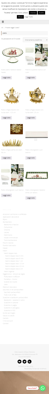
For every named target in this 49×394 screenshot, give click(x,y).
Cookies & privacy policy (25, 366)
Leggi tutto (6, 78)
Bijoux (5, 219)
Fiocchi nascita (8, 243)
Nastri (5, 251)
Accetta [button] (41, 13)
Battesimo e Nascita (11, 225)
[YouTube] (19, 362)
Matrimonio (8, 235)
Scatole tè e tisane (10, 282)
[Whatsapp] (43, 388)
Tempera (35, 369)
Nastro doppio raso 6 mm (14, 258)
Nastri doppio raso (10, 253)
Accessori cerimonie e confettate (14, 214)
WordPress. (43, 369)
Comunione (8, 227)
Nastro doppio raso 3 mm (14, 256)
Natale (5, 248)
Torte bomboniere (10, 240)
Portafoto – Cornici (10, 279)
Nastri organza (9, 271)
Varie (6, 284)
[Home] (2, 28)
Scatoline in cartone (11, 303)
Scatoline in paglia (10, 305)
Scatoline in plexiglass (11, 308)
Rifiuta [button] (20, 17)
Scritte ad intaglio (9, 313)
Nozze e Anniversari (11, 238)
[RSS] (29, 362)
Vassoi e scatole (8, 316)
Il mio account (8, 321)
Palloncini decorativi (10, 287)
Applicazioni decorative (11, 217)
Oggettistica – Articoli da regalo (14, 274)
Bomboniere (7, 222)
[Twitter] (24, 362)
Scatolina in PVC (9, 310)
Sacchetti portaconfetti (12, 292)
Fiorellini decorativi (9, 245)
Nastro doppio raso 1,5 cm (14, 264)
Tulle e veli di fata (10, 295)
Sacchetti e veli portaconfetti (13, 290)
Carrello (5, 318)
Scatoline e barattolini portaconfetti (15, 297)
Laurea (6, 232)
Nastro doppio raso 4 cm (14, 269)
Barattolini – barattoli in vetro (14, 300)
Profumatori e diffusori (12, 277)
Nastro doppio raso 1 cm (14, 261)
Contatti (6, 323)
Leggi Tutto (28, 17)
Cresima (7, 230)
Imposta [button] (33, 13)
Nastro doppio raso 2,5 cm (14, 266)
